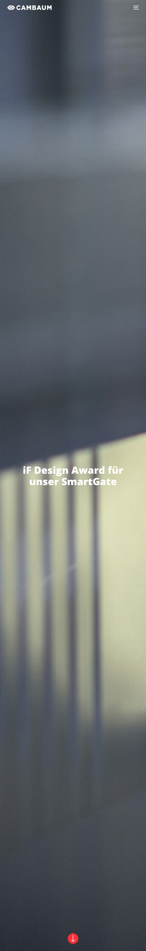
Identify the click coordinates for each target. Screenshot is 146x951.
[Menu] (136, 7)
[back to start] (29, 8)
